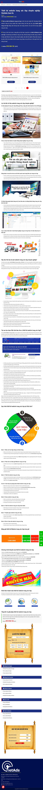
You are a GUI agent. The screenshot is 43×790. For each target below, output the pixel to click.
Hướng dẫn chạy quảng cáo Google (8, 668)
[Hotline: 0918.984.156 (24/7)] (3, 787)
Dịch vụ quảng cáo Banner (7, 693)
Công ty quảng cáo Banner (7, 691)
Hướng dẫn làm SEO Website (7, 706)
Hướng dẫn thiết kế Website (7, 717)
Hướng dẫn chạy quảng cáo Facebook (9, 682)
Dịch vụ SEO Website (6, 704)
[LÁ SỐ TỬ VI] (18, 643)
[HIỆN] (11, 91)
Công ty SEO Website (6, 702)
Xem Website (11, 81)
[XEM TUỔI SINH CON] (19, 737)
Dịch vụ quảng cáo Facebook (7, 684)
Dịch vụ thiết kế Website (7, 715)
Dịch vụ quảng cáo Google (7, 670)
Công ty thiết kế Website (7, 713)
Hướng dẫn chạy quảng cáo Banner (8, 695)
